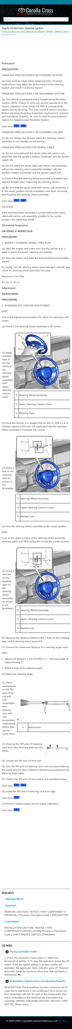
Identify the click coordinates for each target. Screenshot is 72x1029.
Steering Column (62, 31)
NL (64, 1020)
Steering (49, 31)
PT (60, 1020)
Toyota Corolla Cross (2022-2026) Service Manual (23, 31)
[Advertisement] (36, 49)
